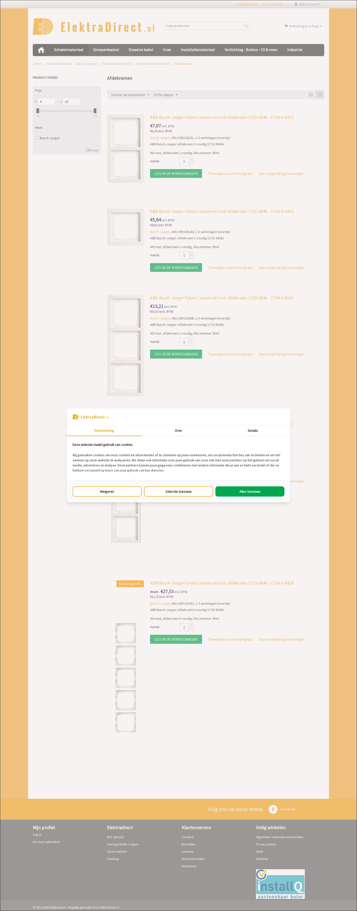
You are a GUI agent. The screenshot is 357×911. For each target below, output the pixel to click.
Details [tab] (253, 430)
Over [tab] (178, 430)
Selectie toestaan (179, 491)
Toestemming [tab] (104, 430)
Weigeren (107, 491)
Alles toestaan (249, 491)
